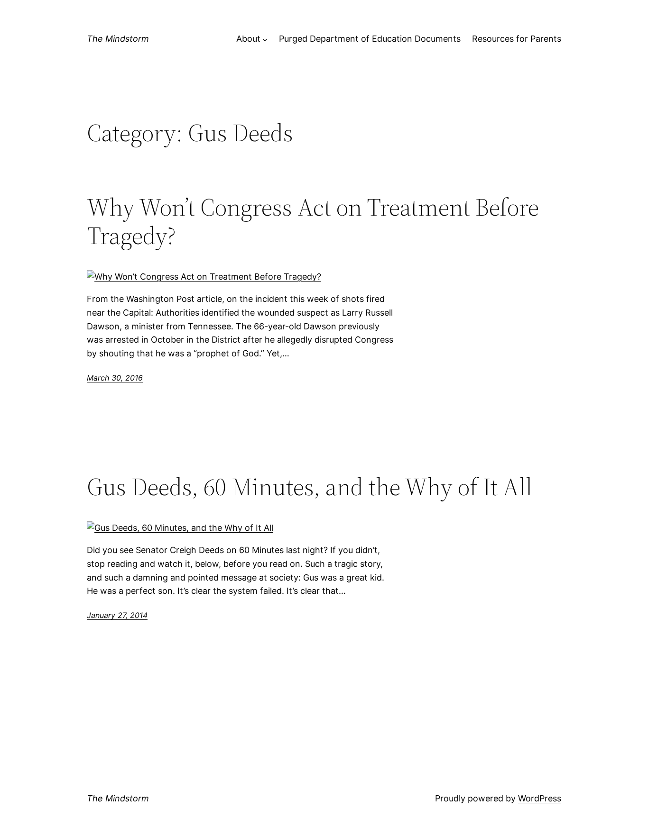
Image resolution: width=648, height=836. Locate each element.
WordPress (539, 798)
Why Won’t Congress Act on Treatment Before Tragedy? (313, 221)
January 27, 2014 (117, 615)
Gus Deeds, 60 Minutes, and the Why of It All (309, 487)
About (248, 39)
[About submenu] (265, 39)
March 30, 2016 (115, 377)
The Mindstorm (118, 39)
